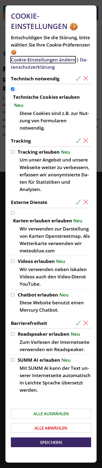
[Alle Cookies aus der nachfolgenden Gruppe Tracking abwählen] (87, 140)
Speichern (51, 442)
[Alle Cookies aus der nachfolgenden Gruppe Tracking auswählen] (79, 140)
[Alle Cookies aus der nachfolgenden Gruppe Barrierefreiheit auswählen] (79, 323)
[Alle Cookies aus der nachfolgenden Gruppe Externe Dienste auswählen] (79, 202)
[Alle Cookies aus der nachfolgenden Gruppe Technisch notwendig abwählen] (87, 78)
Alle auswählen (51, 413)
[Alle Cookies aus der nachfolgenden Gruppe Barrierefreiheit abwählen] (87, 323)
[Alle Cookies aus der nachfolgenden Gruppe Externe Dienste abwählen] (87, 202)
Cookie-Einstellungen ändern (43, 60)
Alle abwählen (51, 428)
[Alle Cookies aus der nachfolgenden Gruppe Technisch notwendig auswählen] (79, 78)
